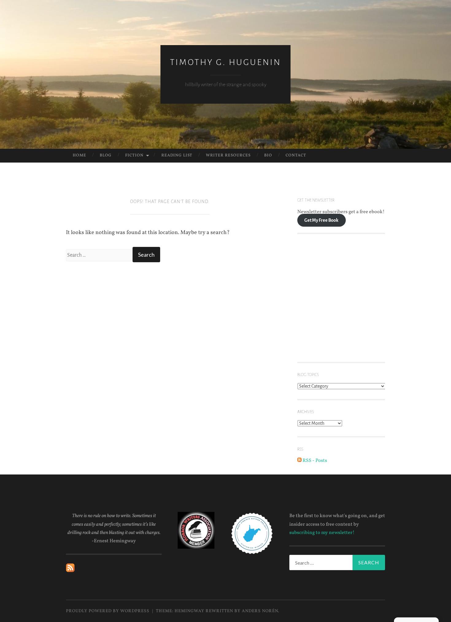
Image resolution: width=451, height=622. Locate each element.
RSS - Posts (314, 460)
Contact (296, 155)
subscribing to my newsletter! (322, 532)
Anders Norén (260, 611)
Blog (106, 155)
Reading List (176, 155)
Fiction (134, 155)
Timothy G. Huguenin (225, 62)
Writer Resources (228, 155)
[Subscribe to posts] (70, 570)
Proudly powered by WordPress (107, 611)
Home (79, 155)
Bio (268, 155)
